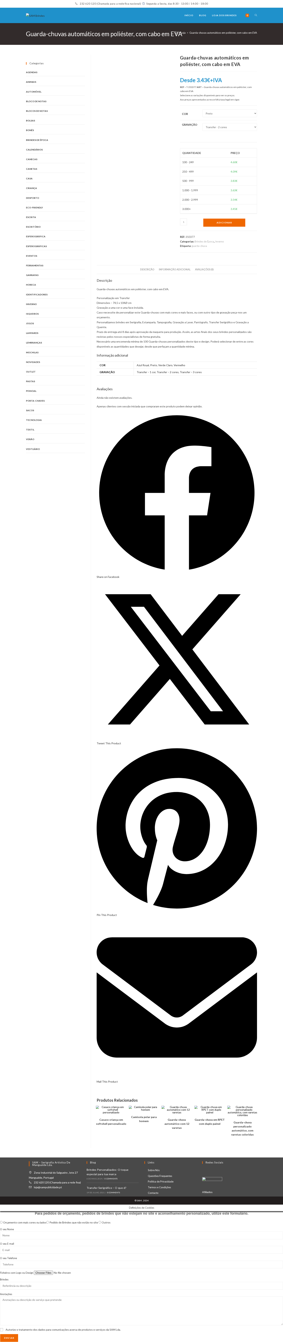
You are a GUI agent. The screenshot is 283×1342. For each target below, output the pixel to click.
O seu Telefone (8, 1258)
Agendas (31, 72)
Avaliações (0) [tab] (204, 269)
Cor (185, 113)
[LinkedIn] (214, 1170)
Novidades (33, 362)
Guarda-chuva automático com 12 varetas (176, 1123)
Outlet (31, 371)
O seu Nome (7, 1229)
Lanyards (32, 333)
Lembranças (34, 342)
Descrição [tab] (147, 269)
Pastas (30, 381)
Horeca (31, 284)
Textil (30, 429)
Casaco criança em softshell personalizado (111, 1121)
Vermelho (179, 365)
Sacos (30, 410)
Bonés (30, 130)
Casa (29, 178)
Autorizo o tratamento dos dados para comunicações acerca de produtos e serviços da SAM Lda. (63, 1329)
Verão (30, 439)
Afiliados (207, 1192)
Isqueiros (32, 313)
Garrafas (32, 275)
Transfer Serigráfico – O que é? (106, 1187)
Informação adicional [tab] (175, 269)
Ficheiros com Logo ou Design (17, 1272)
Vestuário (33, 449)
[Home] (176, 32)
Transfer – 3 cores (191, 372)
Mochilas (32, 352)
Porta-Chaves (35, 400)
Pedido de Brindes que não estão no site (74, 1222)
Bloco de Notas (36, 101)
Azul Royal (143, 365)
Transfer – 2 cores (168, 372)
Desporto (32, 197)
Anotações (6, 1294)
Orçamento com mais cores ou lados (24, 1222)
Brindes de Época (204, 241)
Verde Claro (165, 365)
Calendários (34, 149)
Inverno (219, 241)
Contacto (153, 1192)
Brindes (4, 1279)
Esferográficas (36, 246)
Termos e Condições (159, 1187)
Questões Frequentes (160, 1175)
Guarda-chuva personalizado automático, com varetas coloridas (242, 1128)
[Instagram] (209, 1170)
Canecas (31, 159)
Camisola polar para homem (144, 1119)
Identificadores (37, 294)
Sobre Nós (154, 1170)
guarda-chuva (199, 245)
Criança (31, 188)
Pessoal (31, 390)
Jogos (30, 323)
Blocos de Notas (37, 110)
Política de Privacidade (160, 1181)
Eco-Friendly (34, 207)
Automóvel (33, 91)
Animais (31, 81)
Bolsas (30, 120)
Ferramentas (34, 265)
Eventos (31, 255)
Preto (153, 365)
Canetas (31, 168)
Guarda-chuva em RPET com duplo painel (210, 1121)
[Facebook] (204, 1170)
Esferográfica (35, 236)
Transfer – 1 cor (146, 372)
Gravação (189, 124)
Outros (106, 1222)
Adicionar (224, 222)
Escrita (31, 217)
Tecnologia (34, 420)
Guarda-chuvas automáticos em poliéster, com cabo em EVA (223, 32)
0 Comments (111, 1178)
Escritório (33, 226)
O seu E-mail (7, 1243)
